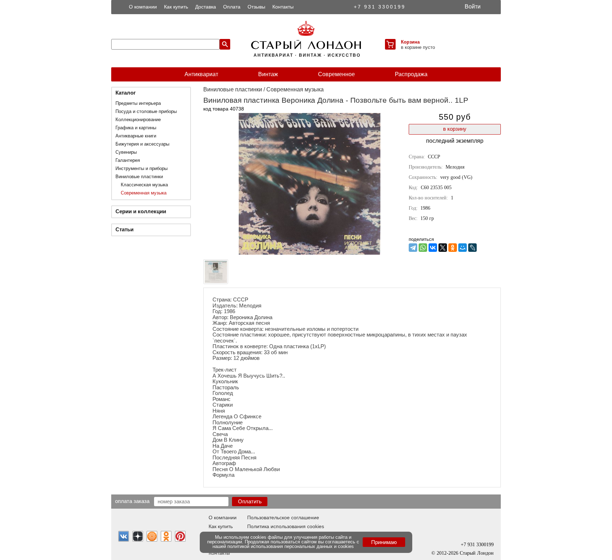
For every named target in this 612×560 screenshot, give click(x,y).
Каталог (125, 93)
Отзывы (256, 7)
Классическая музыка (144, 184)
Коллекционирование (138, 119)
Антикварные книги (135, 135)
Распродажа (411, 74)
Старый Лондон (477, 553)
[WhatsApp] (423, 247)
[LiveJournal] (472, 247)
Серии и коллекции (140, 211)
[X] (442, 247)
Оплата (231, 7)
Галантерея (127, 160)
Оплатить (250, 501)
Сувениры (126, 152)
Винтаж (268, 74)
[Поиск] (225, 44)
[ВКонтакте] (433, 247)
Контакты (283, 7)
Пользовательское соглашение (283, 517)
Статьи (124, 229)
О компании (143, 7)
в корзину (454, 129)
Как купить (176, 7)
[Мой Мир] (462, 247)
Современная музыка (143, 193)
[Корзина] (390, 44)
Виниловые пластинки (139, 176)
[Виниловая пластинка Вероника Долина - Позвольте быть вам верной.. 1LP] (309, 253)
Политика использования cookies (285, 526)
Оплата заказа (132, 501)
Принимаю (384, 542)
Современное (336, 74)
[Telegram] (413, 247)
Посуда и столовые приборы (146, 111)
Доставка (205, 7)
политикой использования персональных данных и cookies (290, 546)
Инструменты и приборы (141, 168)
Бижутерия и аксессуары (142, 144)
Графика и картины (135, 127)
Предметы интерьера (138, 103)
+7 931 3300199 (380, 7)
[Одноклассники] (452, 247)
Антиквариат (201, 74)
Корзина (410, 42)
